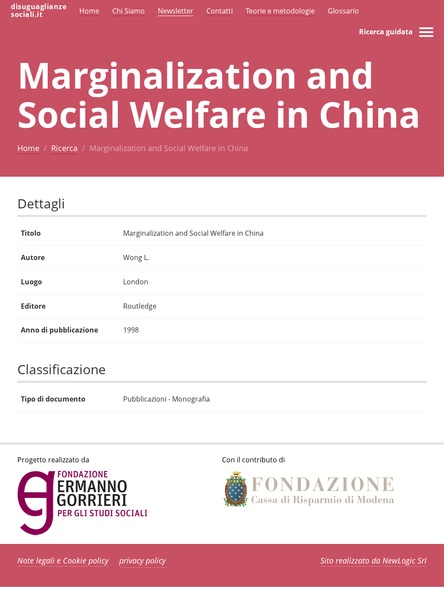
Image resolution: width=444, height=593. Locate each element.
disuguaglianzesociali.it (38, 10)
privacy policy (142, 560)
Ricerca (64, 148)
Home (28, 148)
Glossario (343, 11)
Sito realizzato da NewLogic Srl (373, 560)
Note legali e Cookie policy (62, 560)
